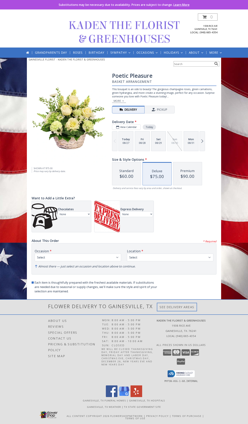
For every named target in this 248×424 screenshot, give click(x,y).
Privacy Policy (157, 416)
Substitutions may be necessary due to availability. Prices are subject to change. (124, 5)
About (194, 53)
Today (149, 127)
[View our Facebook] (111, 396)
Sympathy (118, 53)
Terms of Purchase (187, 416)
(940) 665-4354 (208, 32)
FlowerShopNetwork (126, 416)
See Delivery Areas (177, 307)
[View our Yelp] (136, 396)
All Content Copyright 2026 (88, 416)
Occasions (145, 53)
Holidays (171, 53)
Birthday (96, 53)
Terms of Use (135, 418)
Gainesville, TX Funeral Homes (104, 400)
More (213, 53)
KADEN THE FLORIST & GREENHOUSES (124, 32)
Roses (78, 53)
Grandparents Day (51, 53)
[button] (207, 17)
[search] (216, 64)
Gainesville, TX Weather (104, 407)
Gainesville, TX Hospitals (147, 400)
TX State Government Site (142, 407)
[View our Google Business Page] (124, 396)
